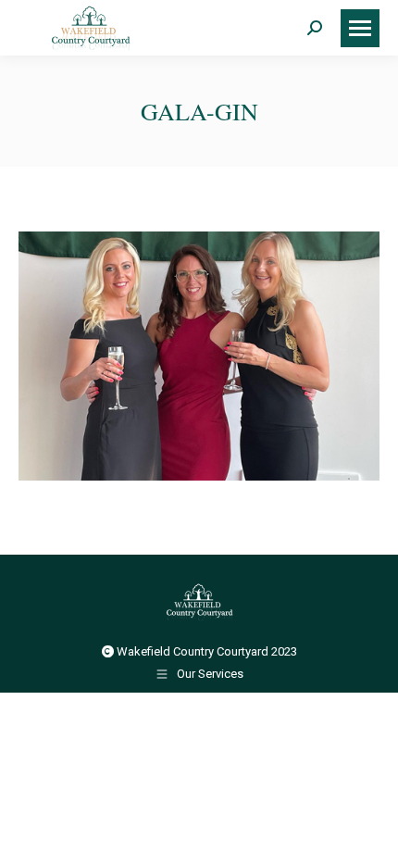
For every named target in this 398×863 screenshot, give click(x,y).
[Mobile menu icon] (360, 28)
